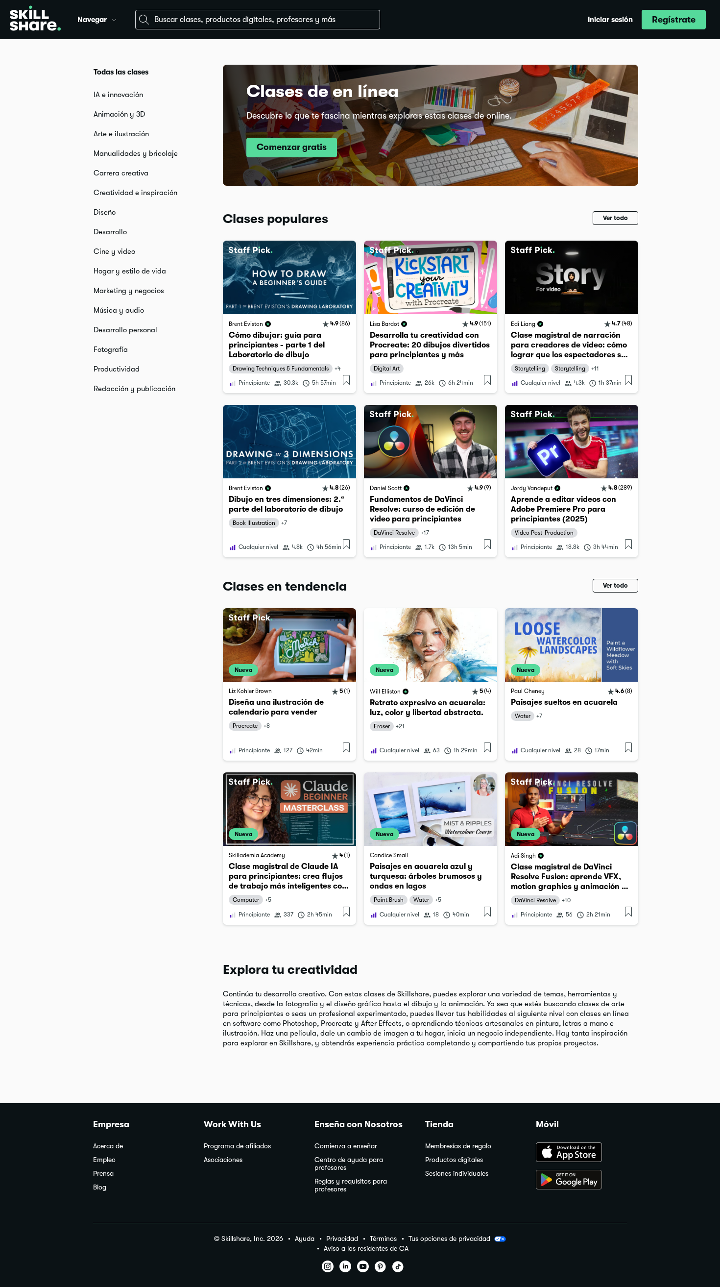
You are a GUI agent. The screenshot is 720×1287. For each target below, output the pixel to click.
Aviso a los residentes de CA (366, 1248)
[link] (289, 317)
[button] (114, 18)
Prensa (103, 1173)
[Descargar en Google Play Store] (581, 1180)
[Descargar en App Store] (581, 1153)
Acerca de (108, 1146)
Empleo (104, 1159)
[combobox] (257, 19)
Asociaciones (223, 1159)
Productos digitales (454, 1159)
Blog (99, 1187)
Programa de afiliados (237, 1146)
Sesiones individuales (456, 1173)
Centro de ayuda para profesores (348, 1163)
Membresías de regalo (458, 1146)
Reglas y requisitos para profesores (350, 1185)
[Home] (35, 19)
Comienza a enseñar (345, 1146)
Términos (383, 1238)
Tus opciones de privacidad (449, 1238)
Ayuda (304, 1238)
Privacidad (342, 1238)
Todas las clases (121, 72)
